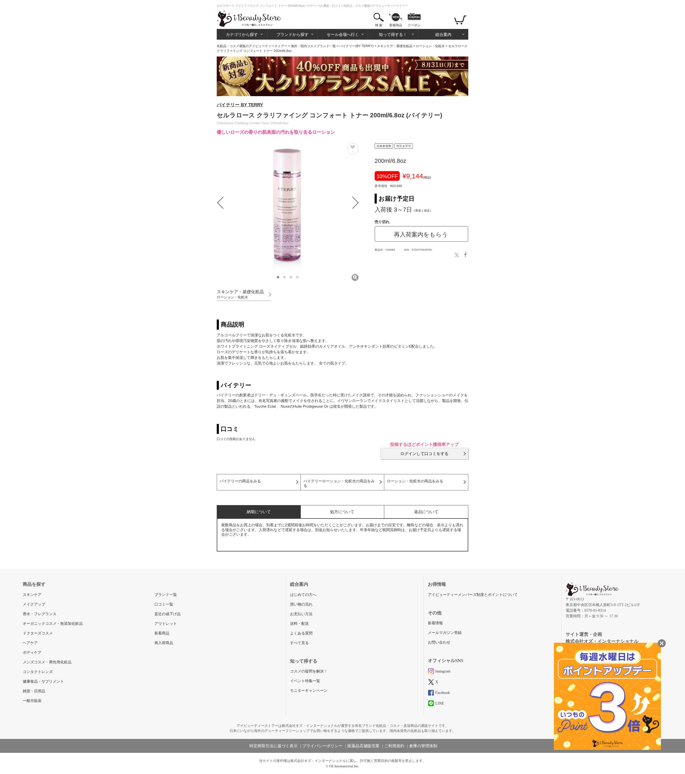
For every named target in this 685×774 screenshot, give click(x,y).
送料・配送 (299, 624)
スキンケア (32, 595)
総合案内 (443, 34)
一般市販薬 (32, 701)
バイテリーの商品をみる (240, 481)
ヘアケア (30, 643)
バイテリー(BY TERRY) (356, 46)
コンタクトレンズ (38, 672)
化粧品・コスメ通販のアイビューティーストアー (252, 46)
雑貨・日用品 (34, 691)
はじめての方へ (303, 595)
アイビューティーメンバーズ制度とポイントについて (473, 595)
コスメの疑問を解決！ (309, 671)
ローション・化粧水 (430, 46)
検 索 (378, 25)
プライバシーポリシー (322, 746)
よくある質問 (301, 633)
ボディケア (32, 653)
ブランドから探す (292, 34)
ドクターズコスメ (38, 633)
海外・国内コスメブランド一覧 (313, 46)
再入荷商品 (163, 643)
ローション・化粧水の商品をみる (415, 481)
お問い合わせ (439, 642)
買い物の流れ (301, 604)
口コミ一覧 (163, 604)
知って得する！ (393, 34)
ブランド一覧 (165, 595)
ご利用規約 (394, 746)
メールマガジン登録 (445, 633)
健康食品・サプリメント (43, 681)
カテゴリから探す (242, 34)
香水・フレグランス (39, 614)
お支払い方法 (301, 614)
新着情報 (435, 623)
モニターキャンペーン (309, 691)
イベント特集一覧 (305, 681)
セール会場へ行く (343, 34)
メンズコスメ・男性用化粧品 (47, 662)
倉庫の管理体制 (423, 746)
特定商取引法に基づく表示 (273, 746)
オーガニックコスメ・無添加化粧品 (53, 624)
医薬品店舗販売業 (363, 746)
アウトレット (165, 624)
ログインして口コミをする (424, 453)
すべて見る (299, 643)
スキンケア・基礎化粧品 (394, 46)
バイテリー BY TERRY (240, 104)
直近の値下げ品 (167, 614)
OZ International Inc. (344, 766)
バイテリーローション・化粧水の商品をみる (339, 483)
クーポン (414, 25)
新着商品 (395, 25)
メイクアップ (34, 604)
